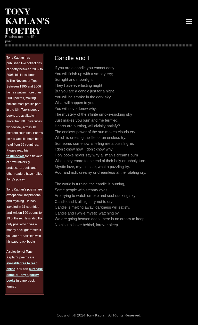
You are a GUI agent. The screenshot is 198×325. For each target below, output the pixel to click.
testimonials (15, 156)
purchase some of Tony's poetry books (24, 274)
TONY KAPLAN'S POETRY (27, 21)
